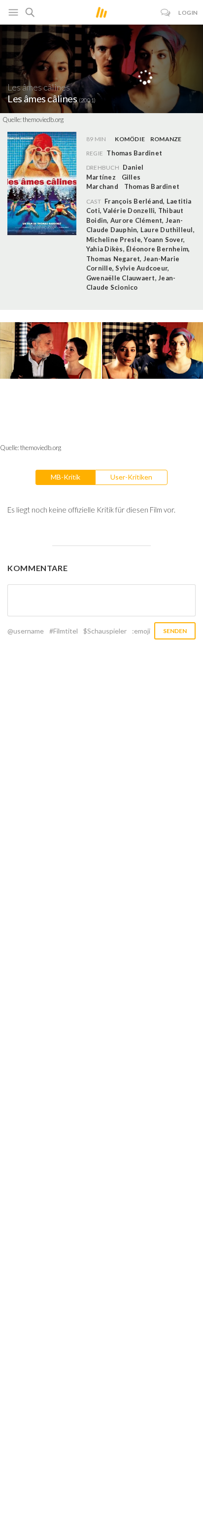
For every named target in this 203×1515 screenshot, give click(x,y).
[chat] (166, 12)
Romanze (166, 139)
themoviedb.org (43, 119)
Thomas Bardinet (152, 186)
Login (188, 12)
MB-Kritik (65, 477)
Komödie (130, 139)
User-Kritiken (131, 477)
